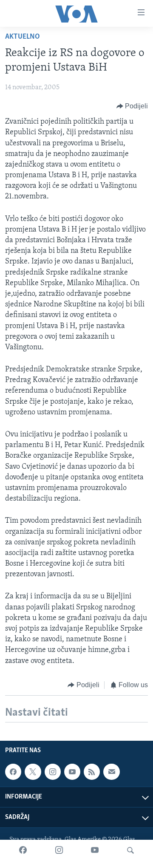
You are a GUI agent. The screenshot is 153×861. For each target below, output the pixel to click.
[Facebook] (23, 850)
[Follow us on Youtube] (72, 772)
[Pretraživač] (130, 850)
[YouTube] (95, 850)
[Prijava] (111, 772)
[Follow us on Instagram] (53, 772)
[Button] (132, 106)
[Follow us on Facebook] (13, 772)
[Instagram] (59, 850)
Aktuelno (22, 37)
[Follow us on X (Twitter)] (33, 772)
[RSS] (92, 772)
